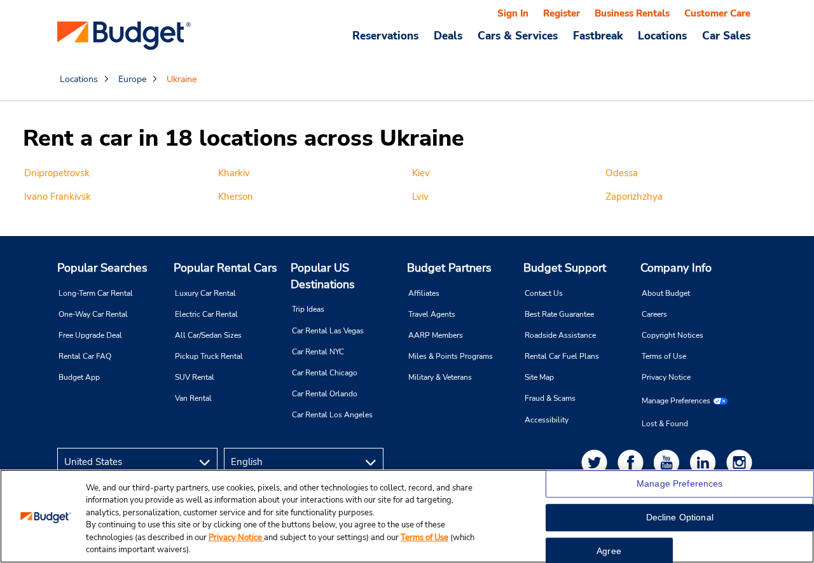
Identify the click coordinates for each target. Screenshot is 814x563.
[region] (407, 516)
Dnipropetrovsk (57, 173)
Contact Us (544, 293)
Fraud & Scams (550, 398)
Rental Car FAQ (85, 356)
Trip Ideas (308, 309)
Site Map (539, 377)
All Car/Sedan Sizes (208, 335)
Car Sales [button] (726, 36)
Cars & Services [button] (518, 36)
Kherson (235, 196)
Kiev (421, 173)
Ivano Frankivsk (57, 196)
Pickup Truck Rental (209, 356)
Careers (654, 314)
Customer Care (717, 13)
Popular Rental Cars (225, 267)
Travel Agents (431, 314)
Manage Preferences (676, 401)
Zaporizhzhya (634, 196)
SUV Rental (194, 377)
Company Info (676, 267)
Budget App (79, 377)
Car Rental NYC (318, 352)
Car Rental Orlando (324, 394)
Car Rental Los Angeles (332, 415)
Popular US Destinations (323, 276)
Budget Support (564, 267)
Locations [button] (662, 36)
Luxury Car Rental (205, 293)
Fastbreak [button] (598, 36)
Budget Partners (449, 267)
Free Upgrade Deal (90, 335)
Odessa (621, 173)
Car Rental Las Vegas (328, 331)
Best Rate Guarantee (559, 314)
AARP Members (435, 335)
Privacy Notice (666, 377)
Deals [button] (448, 36)
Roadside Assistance (560, 335)
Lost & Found (665, 424)
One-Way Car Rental (93, 314)
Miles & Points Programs (450, 356)
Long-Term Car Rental (96, 293)
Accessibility (547, 420)
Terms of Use (664, 356)
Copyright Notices (672, 335)
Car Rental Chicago (324, 373)
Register (561, 13)
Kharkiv (234, 173)
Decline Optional (680, 518)
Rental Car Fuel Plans (562, 356)
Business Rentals (632, 13)
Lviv (420, 196)
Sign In (512, 13)
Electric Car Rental (206, 314)
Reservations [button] (385, 36)
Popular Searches (102, 267)
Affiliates (423, 293)
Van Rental (193, 398)
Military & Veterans (440, 377)
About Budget (666, 293)
